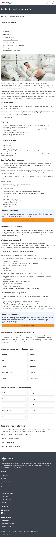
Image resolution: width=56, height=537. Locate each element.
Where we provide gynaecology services (13, 45)
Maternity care (7, 34)
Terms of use (10, 531)
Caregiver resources (7, 493)
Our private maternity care (7, 523)
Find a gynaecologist (8, 42)
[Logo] (7, 2)
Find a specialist (5, 481)
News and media (6, 499)
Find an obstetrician (8, 37)
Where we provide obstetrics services (13, 48)
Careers (3, 487)
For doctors (4, 496)
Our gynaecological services (10, 40)
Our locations (5, 484)
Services (3, 478)
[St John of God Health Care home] (9, 459)
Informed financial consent (11, 446)
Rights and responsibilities (31, 531)
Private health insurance (10, 439)
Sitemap (3, 531)
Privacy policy (18, 531)
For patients (4, 475)
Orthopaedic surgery (6, 526)
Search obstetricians (28, 220)
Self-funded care (8, 443)
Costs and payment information (11, 50)
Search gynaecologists (28, 325)
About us (3, 502)
